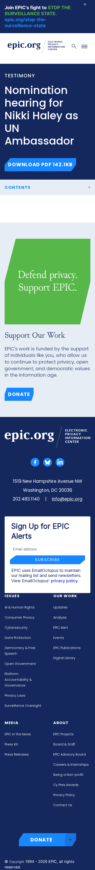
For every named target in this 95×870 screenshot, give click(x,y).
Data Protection (18, 637)
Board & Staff (64, 744)
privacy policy (64, 580)
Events (58, 637)
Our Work (65, 596)
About (61, 722)
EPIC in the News (18, 734)
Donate (19, 394)
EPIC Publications (67, 648)
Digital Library (64, 658)
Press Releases (17, 754)
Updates (60, 607)
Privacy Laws (15, 695)
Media (12, 722)
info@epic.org (67, 499)
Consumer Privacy (20, 617)
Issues (12, 596)
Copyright (16, 862)
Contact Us (62, 805)
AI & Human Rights (20, 607)
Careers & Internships (71, 764)
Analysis (60, 617)
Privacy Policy (64, 795)
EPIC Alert (60, 627)
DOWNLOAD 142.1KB (42, 164)
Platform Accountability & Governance (18, 680)
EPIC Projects (63, 734)
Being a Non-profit (68, 774)
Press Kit (11, 744)
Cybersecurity (16, 627)
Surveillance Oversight (23, 705)
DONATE (41, 839)
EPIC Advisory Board (69, 754)
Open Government (20, 663)
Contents (18, 187)
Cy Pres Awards (66, 785)
